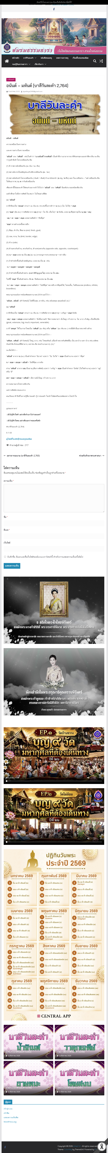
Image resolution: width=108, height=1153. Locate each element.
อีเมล (7, 530)
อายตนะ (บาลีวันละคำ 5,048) (63, 5)
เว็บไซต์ (7, 542)
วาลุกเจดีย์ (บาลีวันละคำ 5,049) (71, 1052)
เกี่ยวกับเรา (39, 64)
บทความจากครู (62, 58)
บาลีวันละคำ (28, 58)
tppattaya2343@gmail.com (32, 91)
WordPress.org (10, 1121)
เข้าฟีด (6, 1113)
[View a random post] (101, 61)
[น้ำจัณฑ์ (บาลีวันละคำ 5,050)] (28, 1042)
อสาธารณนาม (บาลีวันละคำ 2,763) (23, 455)
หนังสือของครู (46, 58)
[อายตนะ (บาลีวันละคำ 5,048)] (28, 1078)
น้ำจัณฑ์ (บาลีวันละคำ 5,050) (18, 1052)
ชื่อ (6, 517)
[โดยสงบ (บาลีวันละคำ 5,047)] (79, 1078)
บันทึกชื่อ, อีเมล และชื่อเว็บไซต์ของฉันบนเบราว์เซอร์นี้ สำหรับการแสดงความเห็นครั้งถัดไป (45, 556)
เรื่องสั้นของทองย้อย (80, 58)
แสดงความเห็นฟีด (11, 1117)
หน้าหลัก (15, 58)
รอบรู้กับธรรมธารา (20, 64)
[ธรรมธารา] (54, 20)
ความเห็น (9, 481)
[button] (35, 58)
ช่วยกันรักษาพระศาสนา (90, 455)
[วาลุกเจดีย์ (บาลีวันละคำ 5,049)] (79, 1042)
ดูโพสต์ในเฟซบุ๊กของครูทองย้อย (19, 439)
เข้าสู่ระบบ (8, 1108)
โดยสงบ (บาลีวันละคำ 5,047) (70, 1088)
